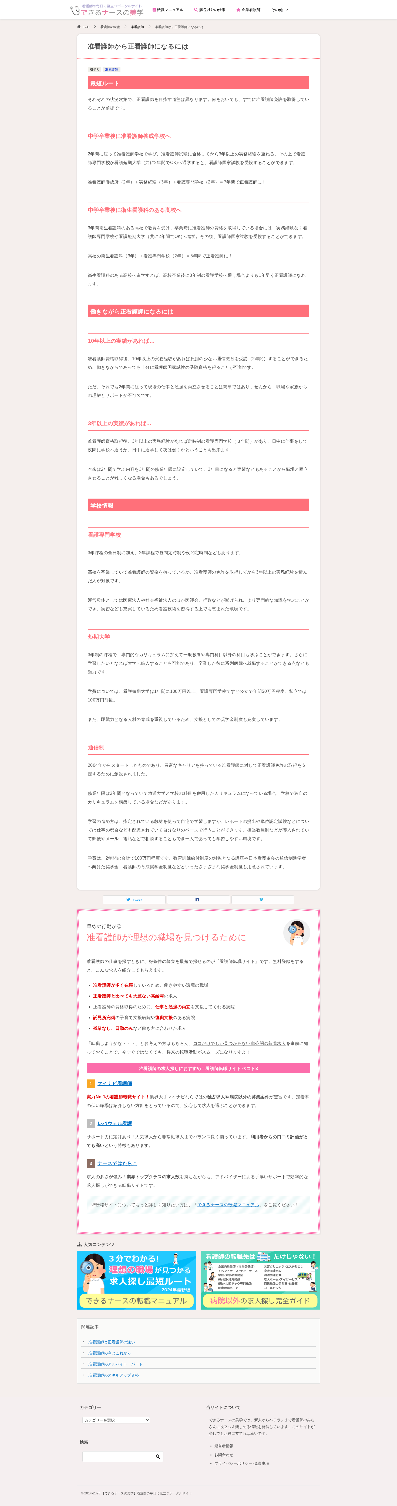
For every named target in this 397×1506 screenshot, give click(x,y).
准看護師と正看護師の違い (111, 1342)
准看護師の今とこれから (109, 1353)
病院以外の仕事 (212, 10)
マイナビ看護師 (114, 1083)
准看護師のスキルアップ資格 (113, 1375)
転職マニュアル (169, 10)
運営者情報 (223, 1446)
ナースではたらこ (117, 1163)
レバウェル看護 (114, 1123)
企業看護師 (251, 10)
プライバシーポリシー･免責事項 (241, 1463)
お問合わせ (223, 1455)
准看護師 (111, 69)
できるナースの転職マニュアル (228, 1204)
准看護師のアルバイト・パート (115, 1364)
